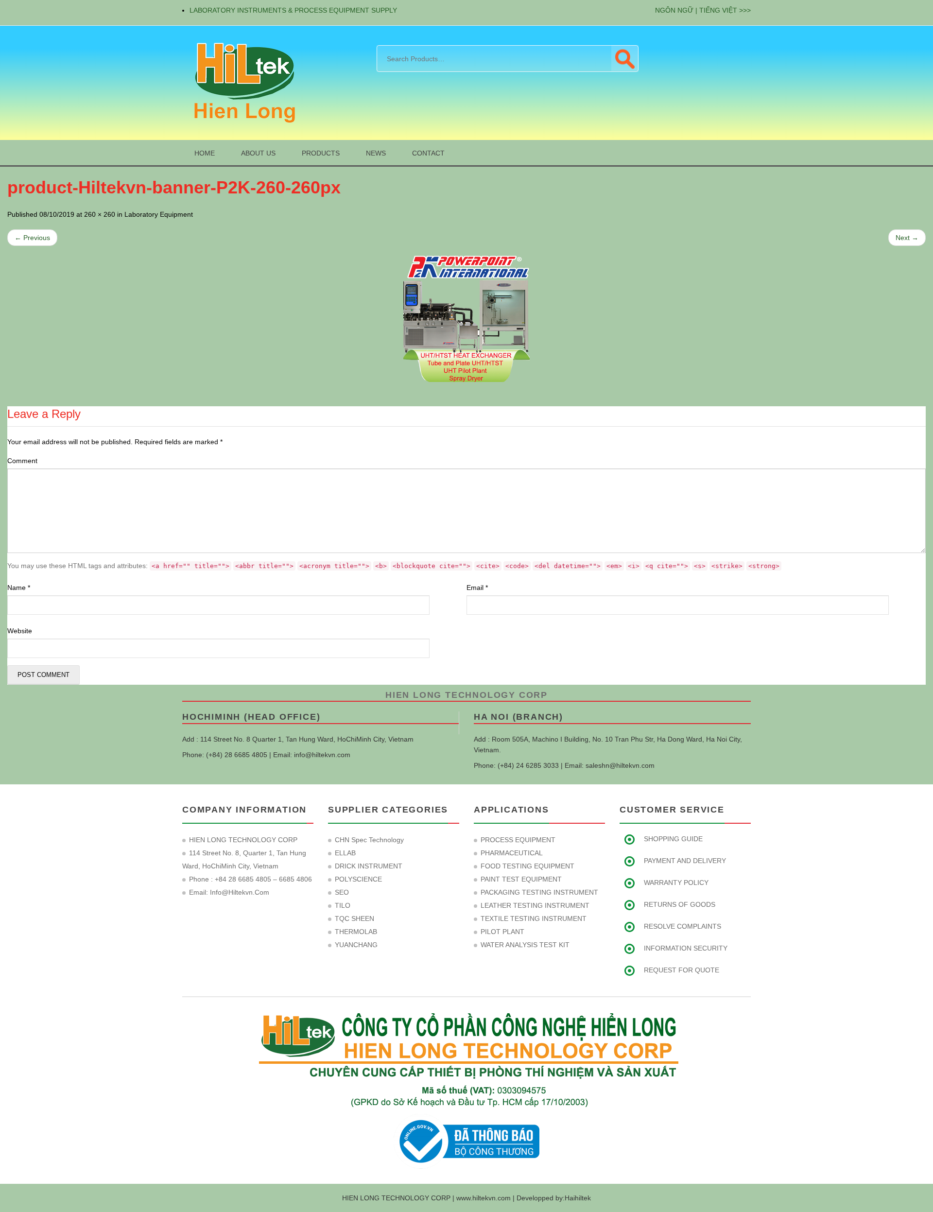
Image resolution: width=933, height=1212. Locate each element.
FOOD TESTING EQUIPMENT (527, 866)
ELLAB (345, 853)
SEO (342, 892)
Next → (907, 238)
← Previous (32, 238)
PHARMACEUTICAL (512, 853)
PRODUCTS (321, 153)
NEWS (376, 153)
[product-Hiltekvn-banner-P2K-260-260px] (466, 319)
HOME (204, 153)
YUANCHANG (356, 945)
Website (19, 631)
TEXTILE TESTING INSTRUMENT (534, 918)
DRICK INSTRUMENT (368, 866)
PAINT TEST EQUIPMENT (521, 879)
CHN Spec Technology (369, 840)
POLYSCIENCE (358, 879)
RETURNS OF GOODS (679, 904)
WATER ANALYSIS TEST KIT (525, 945)
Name (18, 587)
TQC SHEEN (354, 918)
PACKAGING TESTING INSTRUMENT (539, 892)
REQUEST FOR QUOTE (681, 970)
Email (477, 587)
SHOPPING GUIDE (673, 839)
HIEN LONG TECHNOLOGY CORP (466, 695)
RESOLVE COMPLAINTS (682, 926)
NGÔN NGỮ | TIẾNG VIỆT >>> (703, 10)
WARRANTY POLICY (676, 882)
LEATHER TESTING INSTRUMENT (535, 905)
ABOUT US (258, 153)
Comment (22, 461)
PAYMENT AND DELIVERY (685, 861)
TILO (342, 905)
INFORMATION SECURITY (685, 948)
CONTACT (428, 153)
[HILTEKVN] (243, 82)
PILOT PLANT (502, 931)
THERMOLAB (356, 931)
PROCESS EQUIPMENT (518, 840)
